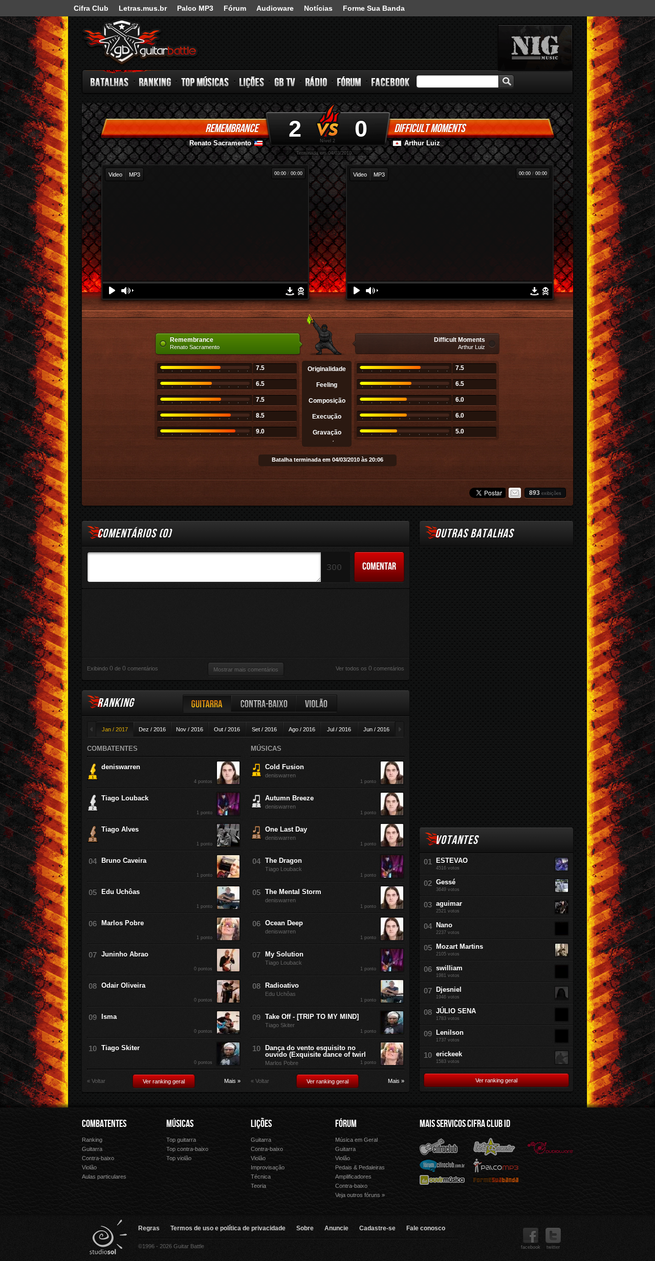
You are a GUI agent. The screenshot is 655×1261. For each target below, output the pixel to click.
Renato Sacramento (220, 143)
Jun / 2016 (376, 729)
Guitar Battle (140, 42)
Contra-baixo (264, 703)
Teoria (258, 1186)
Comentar (379, 566)
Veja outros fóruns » (360, 1195)
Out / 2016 (227, 729)
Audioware (275, 8)
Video (115, 174)
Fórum (235, 8)
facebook (530, 1247)
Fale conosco (425, 1228)
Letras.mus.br (143, 8)
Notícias (318, 8)
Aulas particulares (104, 1176)
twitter (553, 1247)
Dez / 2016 (152, 729)
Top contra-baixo (187, 1149)
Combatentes (104, 1124)
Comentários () (134, 533)
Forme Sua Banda (374, 8)
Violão (317, 703)
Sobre (305, 1228)
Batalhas (110, 82)
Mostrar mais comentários (245, 669)
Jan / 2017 (115, 729)
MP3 (134, 174)
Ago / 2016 (302, 729)
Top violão (178, 1158)
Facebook (390, 82)
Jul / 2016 (339, 729)
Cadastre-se (377, 1228)
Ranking (155, 82)
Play (112, 290)
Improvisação (268, 1167)
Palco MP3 (195, 8)
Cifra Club (91, 8)
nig (535, 48)
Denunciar (301, 291)
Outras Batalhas (474, 533)
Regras (149, 1228)
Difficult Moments (429, 128)
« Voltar (96, 1081)
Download (290, 291)
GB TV (285, 82)
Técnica (261, 1176)
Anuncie (336, 1228)
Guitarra (207, 703)
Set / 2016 (264, 729)
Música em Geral (356, 1140)
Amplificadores (353, 1176)
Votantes (456, 840)
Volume (127, 290)
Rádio (316, 82)
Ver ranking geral (164, 1081)
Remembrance (231, 128)
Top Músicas (205, 82)
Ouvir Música (442, 1179)
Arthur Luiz (422, 143)
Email (515, 493)
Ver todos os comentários (370, 668)
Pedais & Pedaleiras (360, 1167)
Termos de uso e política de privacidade (228, 1228)
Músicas (179, 1124)
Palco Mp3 (495, 1165)
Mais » (232, 1081)
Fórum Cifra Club (442, 1165)
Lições (252, 82)
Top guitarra (181, 1140)
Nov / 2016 (189, 729)
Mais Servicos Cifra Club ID (465, 1124)
